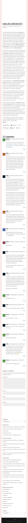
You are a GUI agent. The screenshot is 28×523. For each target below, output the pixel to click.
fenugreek (5, 495)
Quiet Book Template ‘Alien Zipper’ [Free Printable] (14, 427)
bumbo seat (5, 507)
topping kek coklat (7, 499)
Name (4, 391)
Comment (5, 377)
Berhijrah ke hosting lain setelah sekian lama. (13, 429)
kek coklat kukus (6, 489)
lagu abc (4, 501)
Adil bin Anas (5, 431)
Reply (24, 149)
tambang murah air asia (8, 503)
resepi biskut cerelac (7, 493)
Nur (3, 440)
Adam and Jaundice (15, 447)
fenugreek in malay (7, 505)
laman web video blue (7, 497)
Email (4, 396)
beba (5, 26)
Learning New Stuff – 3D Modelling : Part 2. (12, 435)
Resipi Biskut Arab (7, 433)
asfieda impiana (6, 447)
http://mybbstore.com (10, 145)
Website (4, 402)
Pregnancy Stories (16, 26)
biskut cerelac (6, 491)
